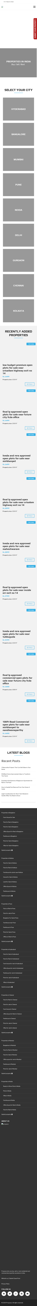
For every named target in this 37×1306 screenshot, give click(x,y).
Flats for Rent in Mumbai (10, 1050)
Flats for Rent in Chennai (10, 999)
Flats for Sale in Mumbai (10, 1055)
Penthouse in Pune (8, 927)
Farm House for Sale (9, 817)
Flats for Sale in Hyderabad (11, 954)
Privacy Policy (5, 1284)
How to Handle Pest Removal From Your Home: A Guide (15, 788)
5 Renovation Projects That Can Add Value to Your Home (16, 768)
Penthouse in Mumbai (9, 1064)
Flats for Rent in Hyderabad (11, 959)
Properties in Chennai (7, 995)
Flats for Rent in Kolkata (10, 867)
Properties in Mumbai (7, 1040)
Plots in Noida (7, 1091)
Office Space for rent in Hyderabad (13, 968)
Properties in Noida (7, 1081)
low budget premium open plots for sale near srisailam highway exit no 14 (17, 369)
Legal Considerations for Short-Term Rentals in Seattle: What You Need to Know (14, 795)
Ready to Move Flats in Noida (11, 1086)
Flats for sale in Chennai (10, 1004)
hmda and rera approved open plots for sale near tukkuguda (16, 634)
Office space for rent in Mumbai (12, 1059)
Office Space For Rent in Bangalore (13, 831)
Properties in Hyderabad (8, 949)
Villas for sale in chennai (10, 1028)
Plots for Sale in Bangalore (10, 841)
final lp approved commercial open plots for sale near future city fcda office (17, 679)
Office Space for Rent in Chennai (12, 1014)
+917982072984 (8, 2)
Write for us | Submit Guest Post (10, 1278)
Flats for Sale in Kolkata (10, 863)
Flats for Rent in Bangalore (10, 822)
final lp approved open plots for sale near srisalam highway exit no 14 (18, 502)
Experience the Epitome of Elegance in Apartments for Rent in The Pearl (16, 781)
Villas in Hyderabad (8, 982)
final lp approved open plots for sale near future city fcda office (17, 414)
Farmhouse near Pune (9, 922)
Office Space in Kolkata (9, 886)
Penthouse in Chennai (9, 1018)
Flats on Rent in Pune (9, 908)
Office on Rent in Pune (9, 936)
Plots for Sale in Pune (9, 932)
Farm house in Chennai (9, 1009)
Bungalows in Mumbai (9, 1045)
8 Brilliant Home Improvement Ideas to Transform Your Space (15, 775)
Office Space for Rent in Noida (11, 1105)
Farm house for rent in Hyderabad (13, 963)
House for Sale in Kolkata (10, 877)
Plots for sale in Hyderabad (11, 977)
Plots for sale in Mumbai (10, 1069)
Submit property (6, 850)
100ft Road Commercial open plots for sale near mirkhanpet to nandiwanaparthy (16, 725)
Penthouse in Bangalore (10, 836)
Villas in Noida (7, 1095)
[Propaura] (1, 7)
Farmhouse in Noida (9, 1100)
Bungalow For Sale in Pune (10, 918)
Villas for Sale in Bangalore (10, 845)
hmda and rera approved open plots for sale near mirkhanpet (16, 458)
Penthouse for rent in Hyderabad (12, 973)
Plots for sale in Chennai (10, 1023)
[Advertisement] (18, 29)
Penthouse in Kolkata (9, 891)
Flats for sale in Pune (9, 913)
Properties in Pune (6, 904)
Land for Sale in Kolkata (10, 882)
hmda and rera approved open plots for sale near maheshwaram (16, 546)
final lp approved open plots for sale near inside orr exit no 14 (17, 590)
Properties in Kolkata (7, 858)
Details (30, 384)
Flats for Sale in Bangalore (10, 827)
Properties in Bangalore (8, 812)
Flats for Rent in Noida (9, 1109)
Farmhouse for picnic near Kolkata (13, 872)
